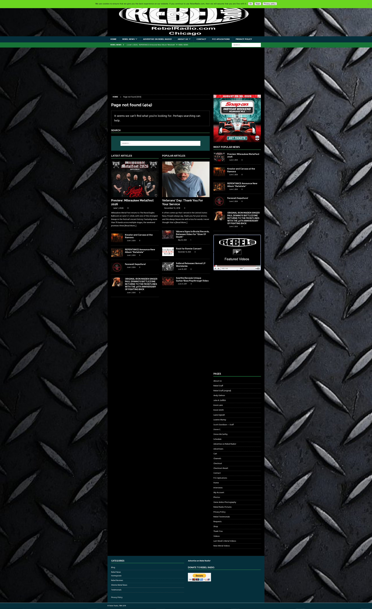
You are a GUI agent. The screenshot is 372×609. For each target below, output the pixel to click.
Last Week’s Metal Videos (224, 541)
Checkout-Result (220, 468)
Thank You (218, 531)
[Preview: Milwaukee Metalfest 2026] (135, 179)
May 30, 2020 (182, 240)
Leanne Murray (219, 419)
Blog (113, 567)
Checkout (217, 463)
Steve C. (217, 429)
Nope (258, 4)
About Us (183, 39)
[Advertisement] (186, 73)
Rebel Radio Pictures (222, 507)
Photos (216, 497)
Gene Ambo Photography (224, 502)
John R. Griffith (219, 400)
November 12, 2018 (172, 208)
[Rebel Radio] (186, 34)
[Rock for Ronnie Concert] (168, 251)
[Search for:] (246, 45)
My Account (218, 492)
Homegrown (116, 575)
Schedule (217, 439)
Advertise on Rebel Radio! (157, 39)
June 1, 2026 (118, 208)
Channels (217, 458)
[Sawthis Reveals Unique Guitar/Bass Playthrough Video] (168, 281)
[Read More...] (130, 225)
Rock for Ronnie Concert (188, 248)
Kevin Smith (218, 410)
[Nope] (368, 4)
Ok (250, 4)
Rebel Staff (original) (222, 390)
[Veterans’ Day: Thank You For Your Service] (186, 179)
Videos (216, 536)
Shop (215, 526)
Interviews (217, 487)
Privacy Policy (244, 39)
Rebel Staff (218, 386)
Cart (215, 453)
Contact (201, 39)
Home (113, 39)
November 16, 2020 (184, 252)
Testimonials (116, 589)
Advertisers (218, 449)
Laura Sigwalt (219, 415)
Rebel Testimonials (221, 517)
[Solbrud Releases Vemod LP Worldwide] (168, 266)
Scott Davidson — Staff (223, 424)
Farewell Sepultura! (135, 264)
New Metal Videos (221, 546)
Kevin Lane (218, 405)
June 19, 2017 (182, 269)
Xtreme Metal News (119, 585)
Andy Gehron (219, 395)
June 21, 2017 (182, 284)
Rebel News (128, 39)
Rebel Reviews (117, 580)
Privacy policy (270, 4)
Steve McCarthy (220, 434)
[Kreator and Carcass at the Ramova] (117, 238)
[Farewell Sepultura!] (117, 267)
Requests (217, 521)
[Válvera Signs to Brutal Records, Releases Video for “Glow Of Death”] (168, 234)
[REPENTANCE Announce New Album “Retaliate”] (117, 252)
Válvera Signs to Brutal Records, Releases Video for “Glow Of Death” (192, 234)
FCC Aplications (221, 39)
